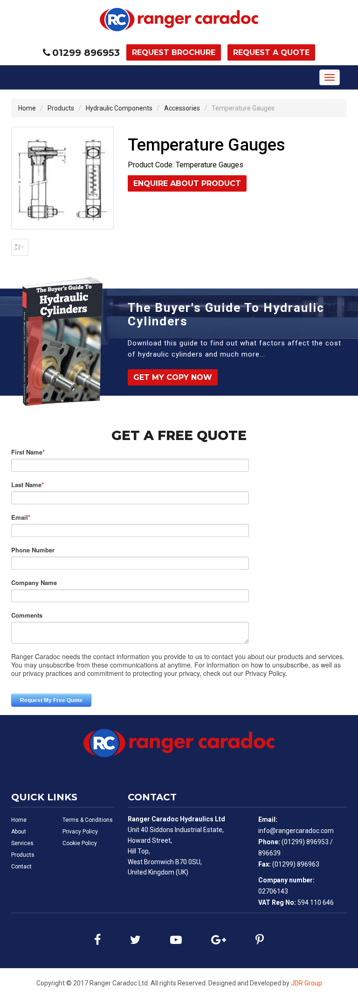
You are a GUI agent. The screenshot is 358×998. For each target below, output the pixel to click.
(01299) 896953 (305, 842)
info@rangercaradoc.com (296, 830)
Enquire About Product (187, 183)
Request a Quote (271, 52)
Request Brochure (173, 52)
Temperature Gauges (243, 108)
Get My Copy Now (172, 377)
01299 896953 (86, 52)
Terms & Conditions (87, 820)
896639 (269, 853)
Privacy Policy (80, 831)
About (18, 831)
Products (61, 108)
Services (22, 843)
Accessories (182, 108)
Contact (21, 866)
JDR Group (306, 983)
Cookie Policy (79, 843)
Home (27, 108)
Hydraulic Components (119, 108)
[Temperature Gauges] (62, 178)
